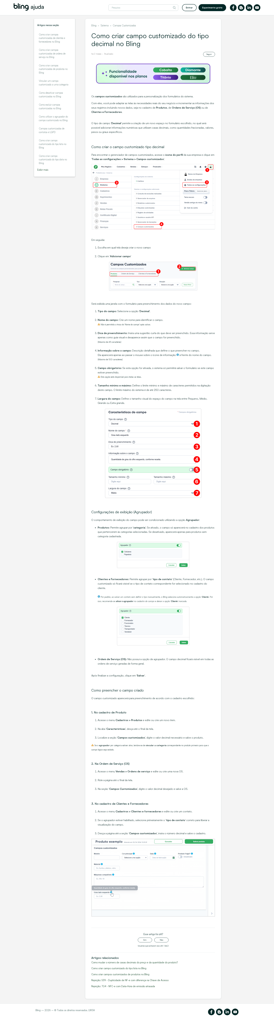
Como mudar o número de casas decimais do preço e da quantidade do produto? (134, 962)
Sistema (105, 25)
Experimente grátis (212, 7)
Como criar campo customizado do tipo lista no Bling (52, 144)
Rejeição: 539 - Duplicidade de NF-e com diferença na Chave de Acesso (130, 980)
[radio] (145, 940)
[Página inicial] (29, 9)
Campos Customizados (124, 25)
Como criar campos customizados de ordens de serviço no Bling (52, 53)
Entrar (189, 7)
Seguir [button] (209, 54)
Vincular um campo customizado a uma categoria (53, 82)
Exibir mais (42, 169)
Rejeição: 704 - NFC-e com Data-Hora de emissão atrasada (123, 986)
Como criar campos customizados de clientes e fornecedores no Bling (52, 38)
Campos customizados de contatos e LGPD (51, 130)
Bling (93, 25)
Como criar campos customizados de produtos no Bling (53, 69)
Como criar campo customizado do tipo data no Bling (53, 159)
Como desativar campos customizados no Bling (51, 94)
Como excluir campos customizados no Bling (50, 106)
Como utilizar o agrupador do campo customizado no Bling (53, 118)
